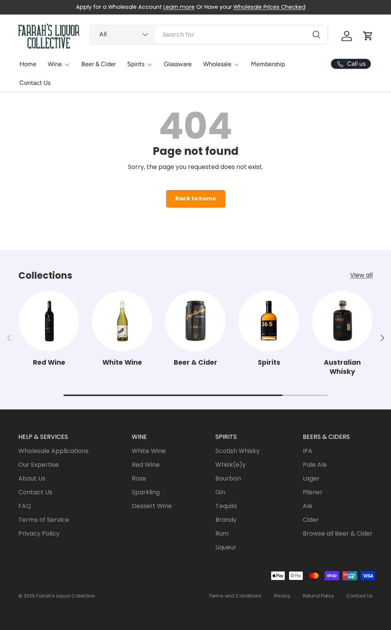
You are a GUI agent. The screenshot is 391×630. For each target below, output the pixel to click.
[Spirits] (269, 321)
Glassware (178, 64)
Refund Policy (318, 596)
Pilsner (313, 492)
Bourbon (228, 478)
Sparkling (146, 492)
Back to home (195, 198)
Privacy (282, 596)
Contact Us (34, 82)
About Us (31, 478)
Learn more (179, 7)
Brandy (226, 519)
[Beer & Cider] (195, 321)
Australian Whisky (342, 367)
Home (27, 64)
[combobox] (208, 34)
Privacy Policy (39, 533)
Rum (222, 533)
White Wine (122, 362)
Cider (311, 519)
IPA (307, 451)
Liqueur (225, 547)
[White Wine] (122, 321)
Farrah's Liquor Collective (65, 596)
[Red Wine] (49, 321)
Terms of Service (43, 519)
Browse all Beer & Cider (338, 533)
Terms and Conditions (235, 596)
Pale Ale (315, 464)
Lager (311, 478)
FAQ (24, 506)
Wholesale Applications (53, 451)
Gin (220, 492)
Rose (139, 478)
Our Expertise (38, 464)
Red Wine (49, 362)
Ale (307, 506)
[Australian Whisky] (342, 321)
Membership (268, 64)
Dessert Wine (152, 506)
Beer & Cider (98, 64)
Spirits (269, 362)
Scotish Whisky (237, 451)
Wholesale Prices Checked (269, 7)
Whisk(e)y (230, 464)
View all (361, 275)
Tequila (226, 506)
